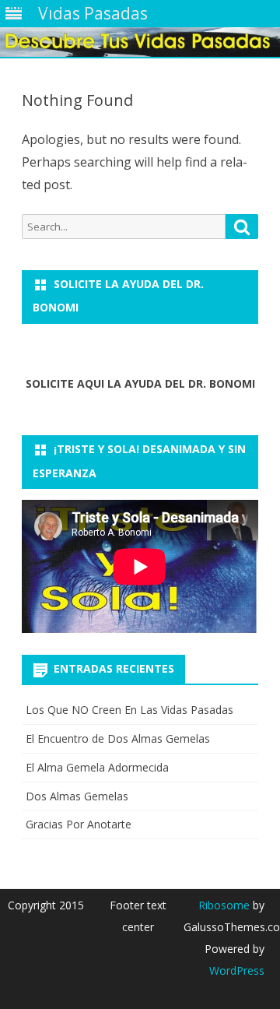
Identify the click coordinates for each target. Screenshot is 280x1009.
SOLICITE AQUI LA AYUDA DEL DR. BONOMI (140, 383)
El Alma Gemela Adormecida (97, 767)
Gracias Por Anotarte (78, 824)
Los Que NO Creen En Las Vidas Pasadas (129, 709)
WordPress (236, 970)
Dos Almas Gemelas (77, 796)
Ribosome (224, 905)
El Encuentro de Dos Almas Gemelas (118, 738)
